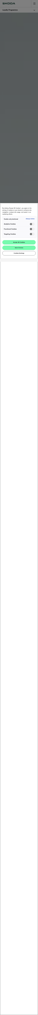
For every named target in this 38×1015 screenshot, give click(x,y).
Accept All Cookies (19, 242)
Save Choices (19, 248)
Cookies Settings (19, 253)
